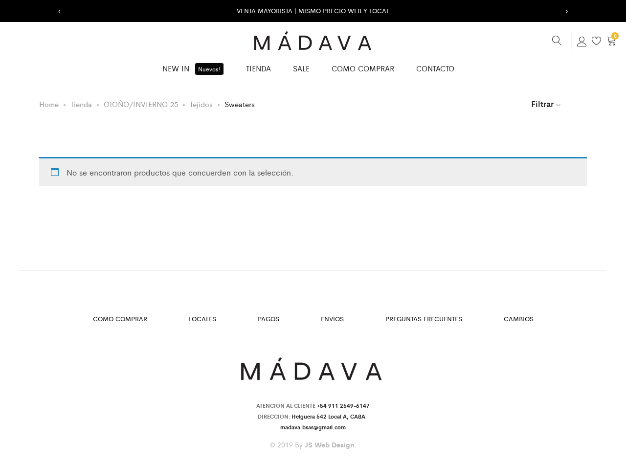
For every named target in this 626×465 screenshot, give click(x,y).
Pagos (268, 318)
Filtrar (542, 104)
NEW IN (191, 68)
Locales (202, 318)
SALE (301, 68)
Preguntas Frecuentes (423, 318)
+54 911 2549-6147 (343, 405)
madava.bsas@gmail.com (313, 427)
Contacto (435, 68)
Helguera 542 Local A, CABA (329, 416)
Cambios (519, 318)
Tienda (258, 68)
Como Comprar (363, 68)
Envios (332, 318)
